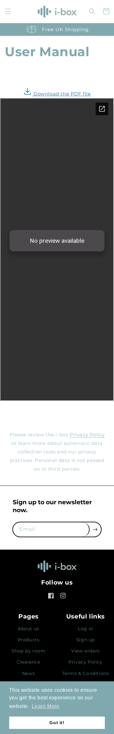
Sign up (85, 640)
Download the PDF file (61, 94)
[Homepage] (57, 568)
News (28, 673)
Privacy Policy (87, 435)
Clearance (28, 662)
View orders (85, 651)
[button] (8, 11)
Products (29, 640)
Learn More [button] (45, 706)
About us (28, 629)
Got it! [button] (56, 722)
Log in (85, 629)
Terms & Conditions (85, 673)
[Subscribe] (95, 529)
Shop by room (28, 651)
